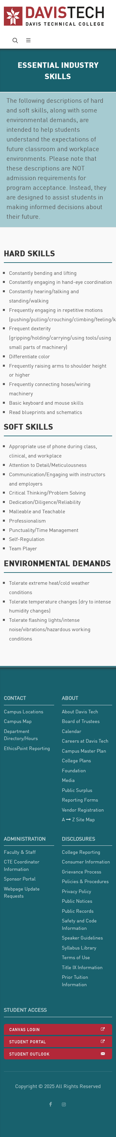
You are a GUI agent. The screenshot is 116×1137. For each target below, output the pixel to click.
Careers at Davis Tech (85, 740)
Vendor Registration (83, 809)
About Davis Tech (80, 711)
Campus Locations (23, 711)
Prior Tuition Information (75, 980)
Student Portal (27, 1041)
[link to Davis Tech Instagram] (64, 1104)
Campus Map (18, 721)
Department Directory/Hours (21, 734)
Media (68, 780)
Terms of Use (76, 957)
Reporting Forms (80, 799)
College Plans (76, 760)
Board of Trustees (81, 721)
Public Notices (77, 900)
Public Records (77, 910)
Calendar (71, 731)
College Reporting (81, 851)
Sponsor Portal (19, 878)
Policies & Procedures (85, 881)
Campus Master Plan (84, 750)
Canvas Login (24, 1029)
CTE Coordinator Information (21, 865)
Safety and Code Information (79, 924)
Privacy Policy (76, 891)
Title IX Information (82, 967)
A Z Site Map (78, 819)
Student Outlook (29, 1053)
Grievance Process (81, 871)
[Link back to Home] (54, 16)
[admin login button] (3, 861)
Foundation (74, 770)
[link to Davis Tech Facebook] (50, 1104)
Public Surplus (77, 790)
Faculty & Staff (20, 851)
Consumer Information (86, 861)
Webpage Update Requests (22, 892)
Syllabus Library (79, 947)
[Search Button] (14, 40)
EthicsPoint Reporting (27, 748)
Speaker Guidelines (82, 937)
